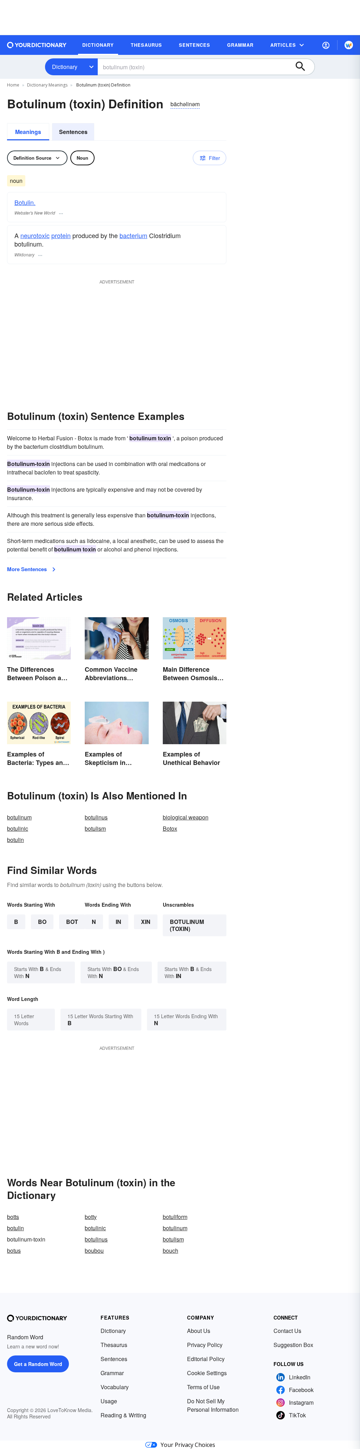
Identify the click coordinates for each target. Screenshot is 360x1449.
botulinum (19, 817)
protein (61, 235)
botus (14, 1250)
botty (91, 1217)
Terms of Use (203, 1387)
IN (118, 922)
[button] (326, 45)
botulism (95, 828)
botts (13, 1217)
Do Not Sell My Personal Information (213, 1405)
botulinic (17, 828)
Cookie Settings (207, 1373)
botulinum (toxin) (187, 925)
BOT (72, 922)
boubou (94, 1250)
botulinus (96, 817)
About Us (198, 1331)
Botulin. (25, 202)
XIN (145, 922)
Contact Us (287, 1331)
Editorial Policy (206, 1359)
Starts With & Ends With (37, 972)
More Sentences (27, 569)
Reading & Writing (123, 1415)
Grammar (112, 1373)
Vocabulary (115, 1387)
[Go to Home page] (37, 45)
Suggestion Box (293, 1345)
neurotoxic (35, 235)
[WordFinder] (349, 45)
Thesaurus (114, 1345)
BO (42, 922)
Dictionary (64, 67)
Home (13, 85)
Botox (170, 828)
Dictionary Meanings (47, 85)
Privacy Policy (205, 1345)
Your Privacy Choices (188, 1445)
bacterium (133, 235)
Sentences (73, 132)
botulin (15, 840)
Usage (109, 1401)
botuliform (175, 1217)
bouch (170, 1250)
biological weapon (185, 817)
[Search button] (303, 67)
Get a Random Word (38, 1363)
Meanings (28, 132)
